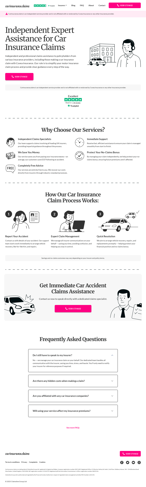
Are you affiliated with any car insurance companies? (61, 395)
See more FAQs (73, 427)
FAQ (82, 5)
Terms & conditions (12, 462)
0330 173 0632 (126, 5)
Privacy (24, 462)
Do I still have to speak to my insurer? (52, 355)
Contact (102, 5)
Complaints (33, 462)
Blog (73, 5)
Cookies (42, 462)
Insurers (61, 5)
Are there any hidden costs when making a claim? (59, 380)
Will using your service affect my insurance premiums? (61, 410)
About (91, 5)
